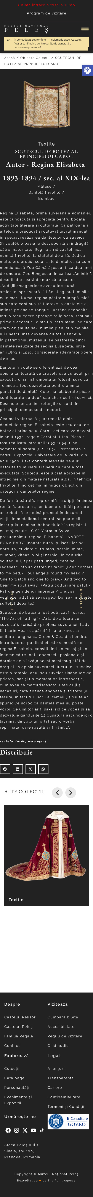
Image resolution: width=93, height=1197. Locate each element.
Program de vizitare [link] (46, 13)
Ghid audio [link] (58, 1046)
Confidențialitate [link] (64, 1097)
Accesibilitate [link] (61, 1027)
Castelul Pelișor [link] (20, 1017)
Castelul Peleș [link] (18, 1027)
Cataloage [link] (14, 1078)
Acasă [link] (9, 58)
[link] (87, 70)
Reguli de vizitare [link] (65, 1036)
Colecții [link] (11, 1069)
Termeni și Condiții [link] (66, 1107)
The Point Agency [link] (62, 1180)
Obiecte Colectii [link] (35, 58)
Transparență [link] (61, 1078)
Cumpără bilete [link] (63, 1017)
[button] (5, 769)
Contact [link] (12, 1046)
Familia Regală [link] (18, 1036)
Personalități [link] (16, 1088)
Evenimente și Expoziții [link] (18, 1100)
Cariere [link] (55, 1088)
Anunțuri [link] (56, 1069)
